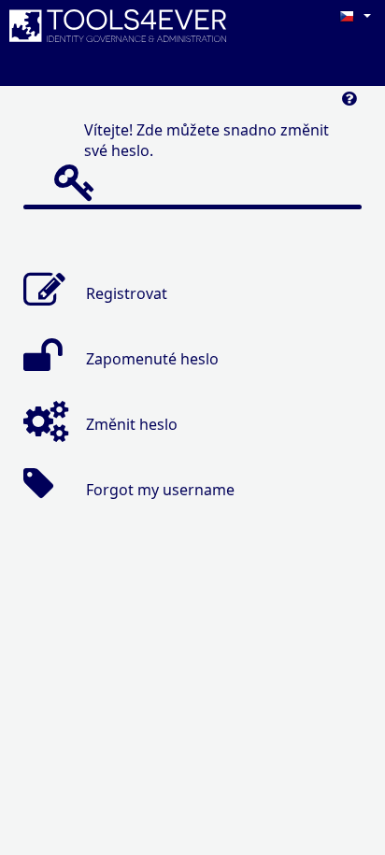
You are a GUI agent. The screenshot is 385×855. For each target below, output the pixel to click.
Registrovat (126, 293)
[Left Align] (349, 103)
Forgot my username (160, 489)
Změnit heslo (132, 424)
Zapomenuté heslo (152, 359)
